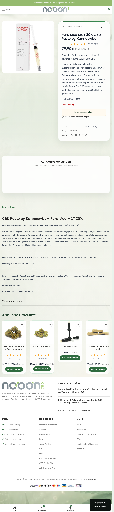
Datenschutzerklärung (86, 434)
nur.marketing (91, 479)
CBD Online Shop (46, 463)
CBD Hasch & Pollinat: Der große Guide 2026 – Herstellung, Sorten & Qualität (81, 401)
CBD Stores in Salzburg (14, 434)
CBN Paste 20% (70, 346)
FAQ (79, 439)
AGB (79, 425)
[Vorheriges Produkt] (98, 27)
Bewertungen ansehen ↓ (84, 112)
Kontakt (80, 448)
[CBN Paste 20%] (70, 332)
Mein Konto (44, 434)
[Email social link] (76, 135)
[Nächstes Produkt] (104, 27)
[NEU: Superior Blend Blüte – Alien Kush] (14, 332)
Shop (70, 26)
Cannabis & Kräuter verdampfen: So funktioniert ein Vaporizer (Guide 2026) (82, 390)
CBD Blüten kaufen (47, 458)
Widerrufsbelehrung (48, 425)
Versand (42, 429)
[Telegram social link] (86, 135)
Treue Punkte (45, 444)
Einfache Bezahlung (12, 439)
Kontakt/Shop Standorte (87, 444)
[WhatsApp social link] (83, 135)
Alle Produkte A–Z (47, 468)
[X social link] (72, 135)
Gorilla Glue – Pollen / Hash (98, 348)
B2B (41, 448)
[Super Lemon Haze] (42, 332)
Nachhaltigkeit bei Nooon (15, 444)
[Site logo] (56, 9)
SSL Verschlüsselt (11, 429)
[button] (84, 44)
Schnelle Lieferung (12, 425)
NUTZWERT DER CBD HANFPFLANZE (74, 410)
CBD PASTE (78, 26)
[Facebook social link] (68, 135)
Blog (41, 439)
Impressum (81, 429)
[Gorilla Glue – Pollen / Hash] (98, 332)
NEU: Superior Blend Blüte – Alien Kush (14, 348)
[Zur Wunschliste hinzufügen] (21, 324)
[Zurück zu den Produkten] (101, 27)
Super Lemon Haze (42, 346)
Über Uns (43, 453)
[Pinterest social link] (79, 135)
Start (63, 26)
